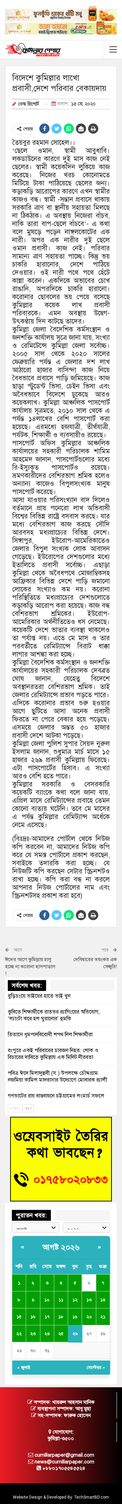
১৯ (75, 1317)
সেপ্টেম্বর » (96, 1367)
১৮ (60, 1317)
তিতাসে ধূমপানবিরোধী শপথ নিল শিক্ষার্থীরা (50, 1034)
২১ (102, 1317)
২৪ (47, 1333)
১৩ (89, 1300)
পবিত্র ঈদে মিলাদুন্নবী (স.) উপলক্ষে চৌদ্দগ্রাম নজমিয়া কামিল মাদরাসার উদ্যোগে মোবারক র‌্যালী (57, 1076)
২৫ (60, 1333)
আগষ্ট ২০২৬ (61, 1247)
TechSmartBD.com (91, 1497)
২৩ (33, 1333)
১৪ (102, 1300)
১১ (61, 1300)
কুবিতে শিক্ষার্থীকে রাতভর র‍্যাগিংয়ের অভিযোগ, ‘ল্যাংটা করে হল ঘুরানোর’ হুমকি (54, 1015)
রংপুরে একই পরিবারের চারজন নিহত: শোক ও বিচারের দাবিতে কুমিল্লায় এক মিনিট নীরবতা (53, 1054)
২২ (19, 1333)
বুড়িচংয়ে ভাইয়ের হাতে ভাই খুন (39, 996)
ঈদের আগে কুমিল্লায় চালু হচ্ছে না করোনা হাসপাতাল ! (30, 966)
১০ (46, 1300)
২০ (89, 1317)
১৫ (19, 1317)
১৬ (32, 1317)
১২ (75, 1300)
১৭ (47, 1317)
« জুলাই (23, 1367)
